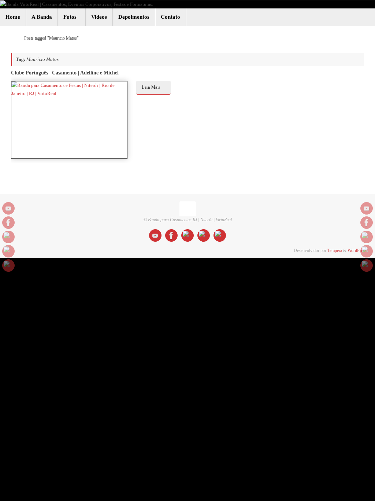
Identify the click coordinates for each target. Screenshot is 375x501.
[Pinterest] (8, 265)
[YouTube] (8, 208)
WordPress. (358, 250)
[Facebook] (8, 222)
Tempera (334, 250)
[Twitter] (8, 251)
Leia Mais (151, 87)
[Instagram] (8, 237)
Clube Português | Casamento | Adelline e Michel (65, 73)
